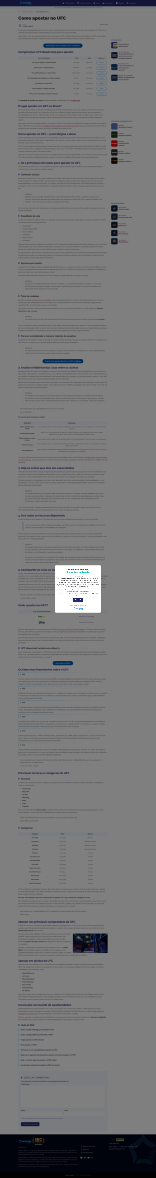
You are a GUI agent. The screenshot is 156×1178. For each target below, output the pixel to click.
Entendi (78, 600)
